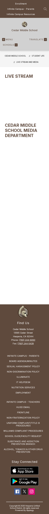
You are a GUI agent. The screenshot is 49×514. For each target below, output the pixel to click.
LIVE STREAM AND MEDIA (27, 62)
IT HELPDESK (23, 382)
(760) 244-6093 (27, 340)
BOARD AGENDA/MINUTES (23, 361)
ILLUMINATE (23, 377)
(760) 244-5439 (26, 343)
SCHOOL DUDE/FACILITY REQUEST (23, 436)
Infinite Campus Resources (21, 14)
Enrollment (21, 3)
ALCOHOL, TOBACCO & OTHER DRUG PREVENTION (23, 450)
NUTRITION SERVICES (23, 387)
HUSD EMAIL (23, 407)
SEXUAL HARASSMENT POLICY (23, 366)
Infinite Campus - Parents (20, 9)
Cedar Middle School (15, 56)
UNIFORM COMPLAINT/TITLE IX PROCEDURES (23, 424)
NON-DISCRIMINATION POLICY (23, 371)
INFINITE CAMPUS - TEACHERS (23, 402)
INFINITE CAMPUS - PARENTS (23, 356)
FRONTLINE (23, 412)
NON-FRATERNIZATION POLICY (23, 417)
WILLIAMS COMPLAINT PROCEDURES (23, 431)
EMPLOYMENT (23, 392)
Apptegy (30, 510)
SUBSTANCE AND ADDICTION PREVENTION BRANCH (23, 442)
